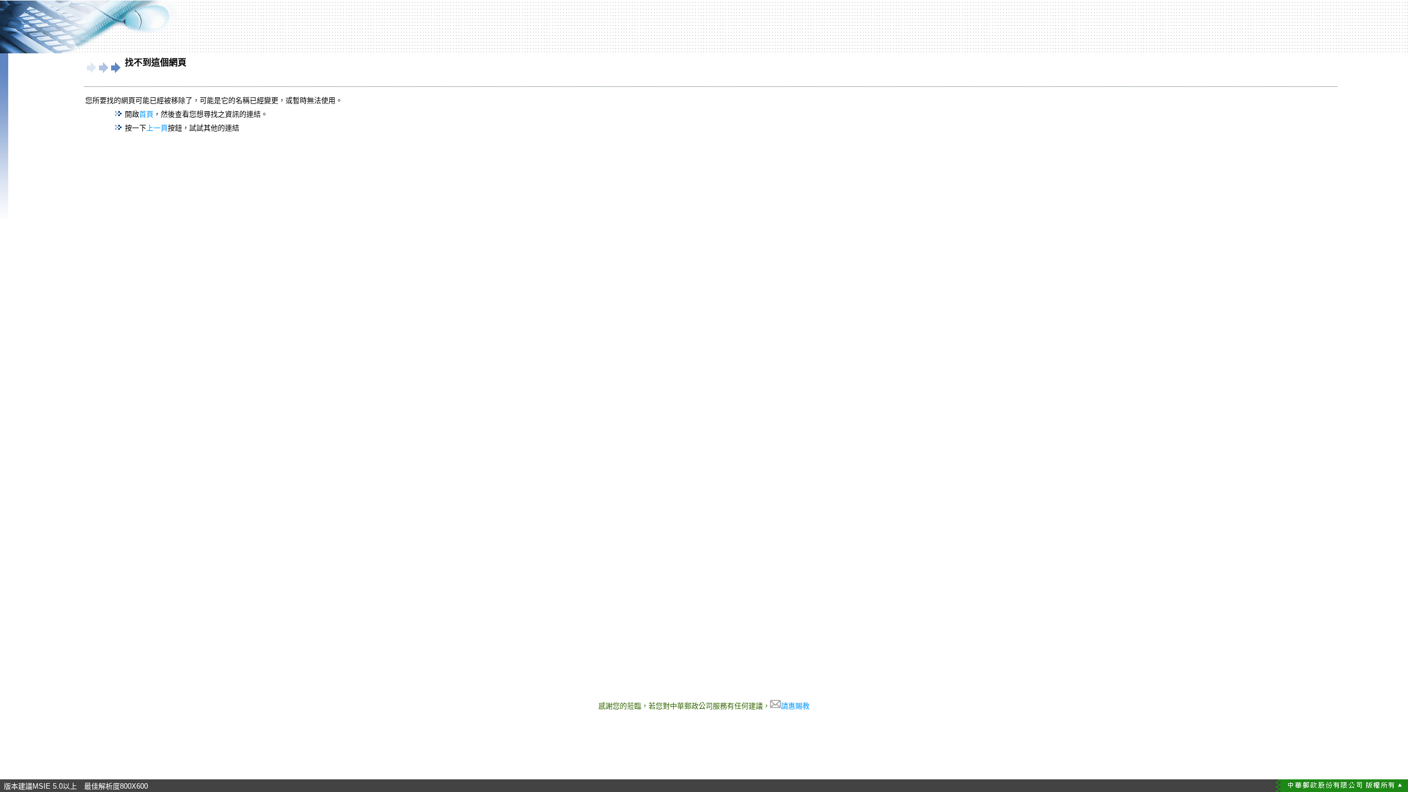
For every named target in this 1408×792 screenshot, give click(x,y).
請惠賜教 (795, 706)
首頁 (146, 114)
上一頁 (157, 128)
